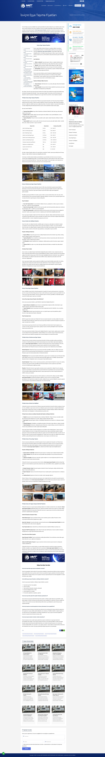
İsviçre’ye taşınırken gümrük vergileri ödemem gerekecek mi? (27, 79)
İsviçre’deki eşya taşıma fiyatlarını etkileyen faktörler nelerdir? (27, 75)
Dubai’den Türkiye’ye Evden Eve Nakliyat (57, 653)
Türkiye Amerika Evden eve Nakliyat (43, 653)
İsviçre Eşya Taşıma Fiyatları (39, 633)
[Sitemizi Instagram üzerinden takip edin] (81, 1)
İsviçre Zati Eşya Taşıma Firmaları (28, 635)
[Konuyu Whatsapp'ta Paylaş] (64, 630)
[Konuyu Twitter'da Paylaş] (62, 630)
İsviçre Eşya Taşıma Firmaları (28, 633)
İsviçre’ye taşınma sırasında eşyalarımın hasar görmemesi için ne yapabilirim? (27, 82)
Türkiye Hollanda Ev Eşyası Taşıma (27, 653)
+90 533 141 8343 (31, 1)
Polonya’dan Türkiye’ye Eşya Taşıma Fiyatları (43, 715)
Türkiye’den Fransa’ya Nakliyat (27, 674)
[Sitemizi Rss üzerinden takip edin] (83, 1)
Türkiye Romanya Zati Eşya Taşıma (57, 715)
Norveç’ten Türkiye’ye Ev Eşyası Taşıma (58, 694)
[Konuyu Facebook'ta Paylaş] (60, 630)
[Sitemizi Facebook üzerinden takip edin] (80, 1)
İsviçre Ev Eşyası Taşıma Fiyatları (50, 633)
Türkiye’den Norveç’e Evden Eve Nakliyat (27, 715)
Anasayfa (71, 14)
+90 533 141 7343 (40, 1)
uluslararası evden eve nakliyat (69, 755)
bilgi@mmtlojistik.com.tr (50, 1)
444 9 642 (23, 1)
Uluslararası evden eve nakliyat (79, 14)
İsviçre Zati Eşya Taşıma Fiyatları (41, 635)
